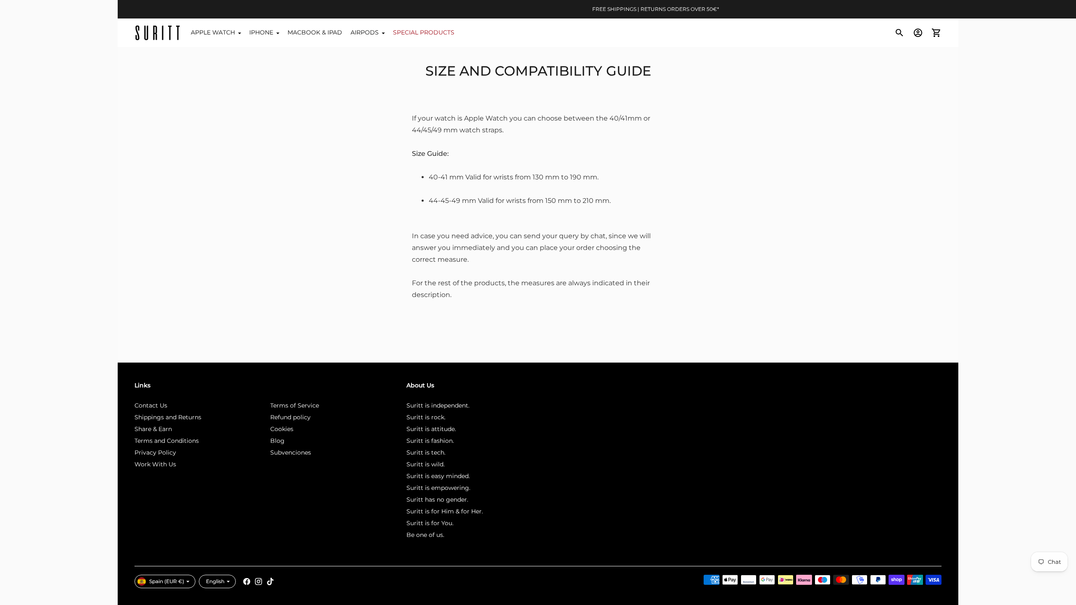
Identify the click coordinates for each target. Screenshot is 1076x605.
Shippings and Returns (167, 417)
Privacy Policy (155, 452)
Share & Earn (153, 429)
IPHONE (261, 32)
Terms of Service (294, 405)
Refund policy (290, 417)
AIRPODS (365, 32)
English (215, 581)
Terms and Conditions (166, 441)
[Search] (899, 33)
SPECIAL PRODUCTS (423, 32)
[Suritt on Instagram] (258, 581)
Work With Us (155, 464)
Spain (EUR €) (166, 581)
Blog (277, 441)
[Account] (918, 33)
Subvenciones (290, 452)
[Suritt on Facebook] (247, 581)
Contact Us (150, 405)
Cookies (281, 429)
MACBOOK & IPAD (314, 32)
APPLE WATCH (213, 32)
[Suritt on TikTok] (270, 581)
